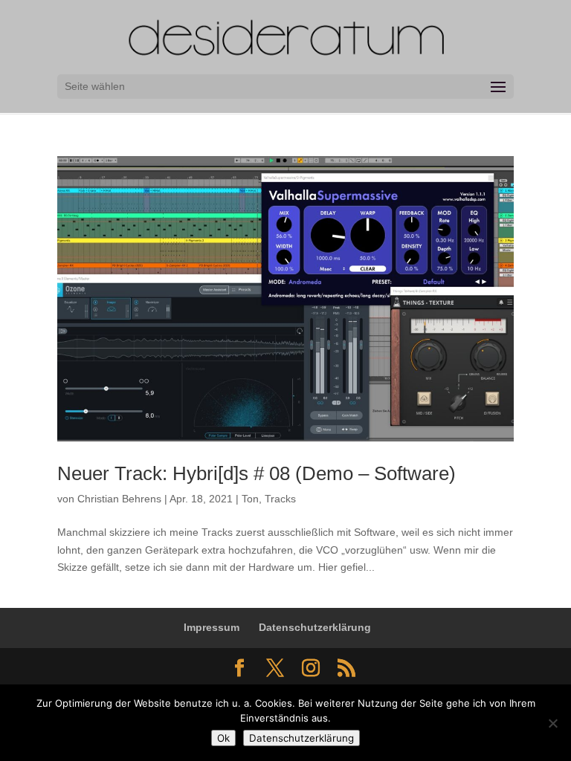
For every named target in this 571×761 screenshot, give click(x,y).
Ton (250, 499)
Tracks (280, 499)
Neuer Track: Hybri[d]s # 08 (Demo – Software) (256, 473)
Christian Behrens (119, 499)
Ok (223, 738)
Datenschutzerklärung (315, 627)
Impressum (211, 627)
